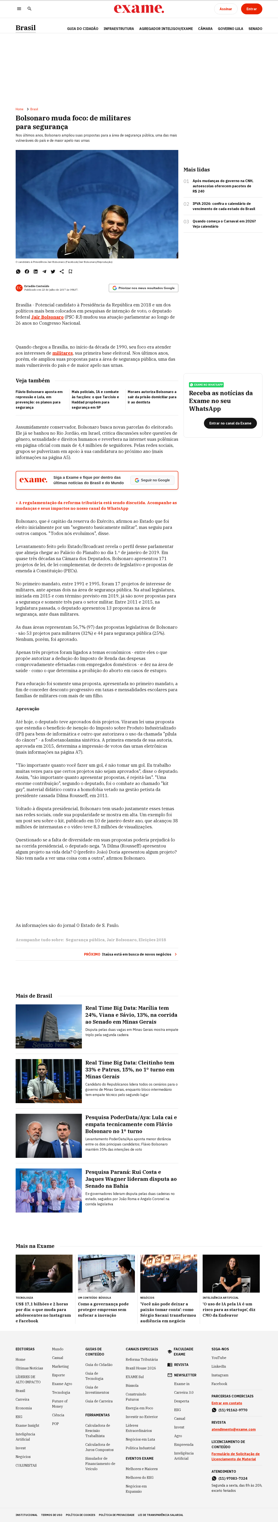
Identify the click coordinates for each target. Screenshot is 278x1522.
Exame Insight (27, 1425)
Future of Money (59, 1403)
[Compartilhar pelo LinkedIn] (35, 271)
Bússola (105, 1297)
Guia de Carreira (99, 1401)
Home (19, 109)
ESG (19, 1417)
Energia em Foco (139, 1408)
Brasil (26, 27)
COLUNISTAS (26, 1465)
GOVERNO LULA (230, 28)
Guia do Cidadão (82, 28)
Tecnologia (61, 1392)
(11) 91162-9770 (232, 1410)
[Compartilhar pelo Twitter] (53, 271)
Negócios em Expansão (136, 1489)
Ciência (58, 1415)
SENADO (255, 28)
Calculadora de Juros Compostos (99, 1447)
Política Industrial (140, 1448)
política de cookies (80, 1515)
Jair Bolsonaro (122, 939)
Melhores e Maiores (142, 1469)
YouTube (219, 1358)
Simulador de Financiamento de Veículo (100, 1463)
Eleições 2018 (152, 939)
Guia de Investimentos (97, 1390)
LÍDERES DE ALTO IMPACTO (28, 1379)
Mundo (57, 1349)
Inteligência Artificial (25, 1436)
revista (181, 1364)
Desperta (181, 1401)
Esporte (58, 1375)
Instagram (220, 1375)
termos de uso (51, 1515)
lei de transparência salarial (160, 1515)
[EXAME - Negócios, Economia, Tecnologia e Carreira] (139, 8)
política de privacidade (116, 1515)
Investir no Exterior (142, 1417)
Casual (57, 1358)
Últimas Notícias (29, 1368)
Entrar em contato (227, 1403)
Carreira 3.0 (184, 1392)
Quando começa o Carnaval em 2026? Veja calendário (224, 224)
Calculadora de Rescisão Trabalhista (97, 1430)
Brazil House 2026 (141, 1368)
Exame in (182, 1384)
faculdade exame (183, 1351)
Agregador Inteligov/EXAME (166, 28)
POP (55, 1424)
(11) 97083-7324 (232, 1478)
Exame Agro (62, 1384)
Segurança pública (85, 939)
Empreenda (184, 1444)
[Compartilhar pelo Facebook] (27, 271)
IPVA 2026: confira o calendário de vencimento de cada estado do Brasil (224, 206)
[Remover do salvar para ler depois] (70, 271)
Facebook (219, 1384)
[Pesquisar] (29, 9)
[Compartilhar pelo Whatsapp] (18, 271)
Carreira (22, 1399)
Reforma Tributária (142, 1359)
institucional (27, 1515)
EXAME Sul (135, 1377)
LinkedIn (219, 1366)
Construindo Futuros (136, 1397)
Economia (24, 1408)
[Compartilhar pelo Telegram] (44, 271)
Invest (21, 1448)
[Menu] (19, 9)
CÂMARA (205, 28)
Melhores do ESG (140, 1477)
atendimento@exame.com (234, 1429)
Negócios (23, 1457)
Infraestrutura (119, 28)
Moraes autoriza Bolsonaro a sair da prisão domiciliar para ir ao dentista (152, 397)
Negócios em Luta (140, 1439)
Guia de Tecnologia (94, 1376)
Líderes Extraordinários (139, 1428)
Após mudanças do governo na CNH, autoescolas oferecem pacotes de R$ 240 (223, 186)
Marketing (60, 1366)
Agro (178, 1436)
